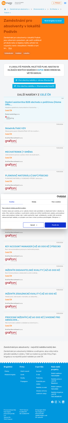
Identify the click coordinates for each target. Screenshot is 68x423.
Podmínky (39, 378)
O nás (38, 374)
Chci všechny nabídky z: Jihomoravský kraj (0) (35, 86)
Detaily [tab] (34, 202)
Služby (22, 378)
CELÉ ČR (45, 94)
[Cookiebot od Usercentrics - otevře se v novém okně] (58, 196)
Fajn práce (54, 389)
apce (41, 70)
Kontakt (38, 371)
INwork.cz (54, 383)
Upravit (32, 225)
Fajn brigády (55, 375)
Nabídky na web (41, 387)
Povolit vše (55, 225)
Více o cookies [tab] (56, 202)
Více (10, 48)
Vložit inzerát (24, 371)
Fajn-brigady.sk (56, 396)
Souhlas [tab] (11, 202)
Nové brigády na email (53, 21)
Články (7, 371)
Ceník (22, 374)
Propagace (24, 381)
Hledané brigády (10, 374)
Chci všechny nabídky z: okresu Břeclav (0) (35, 80)
